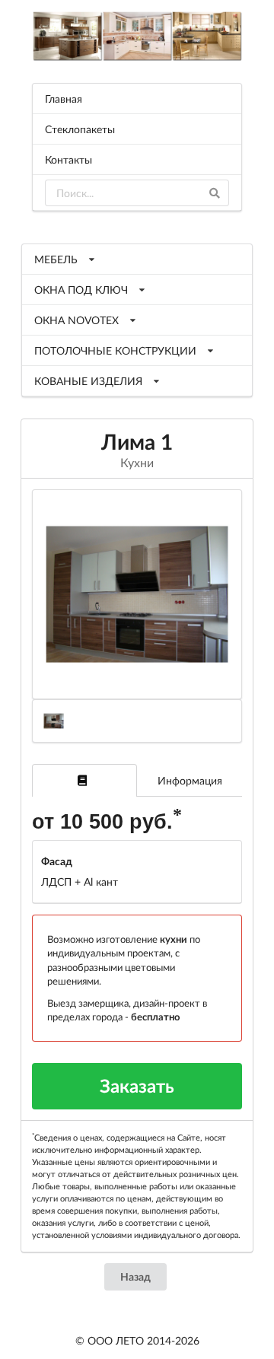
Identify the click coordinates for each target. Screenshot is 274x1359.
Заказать (137, 1085)
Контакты (68, 159)
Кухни (137, 462)
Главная (63, 98)
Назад (135, 1276)
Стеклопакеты (80, 129)
